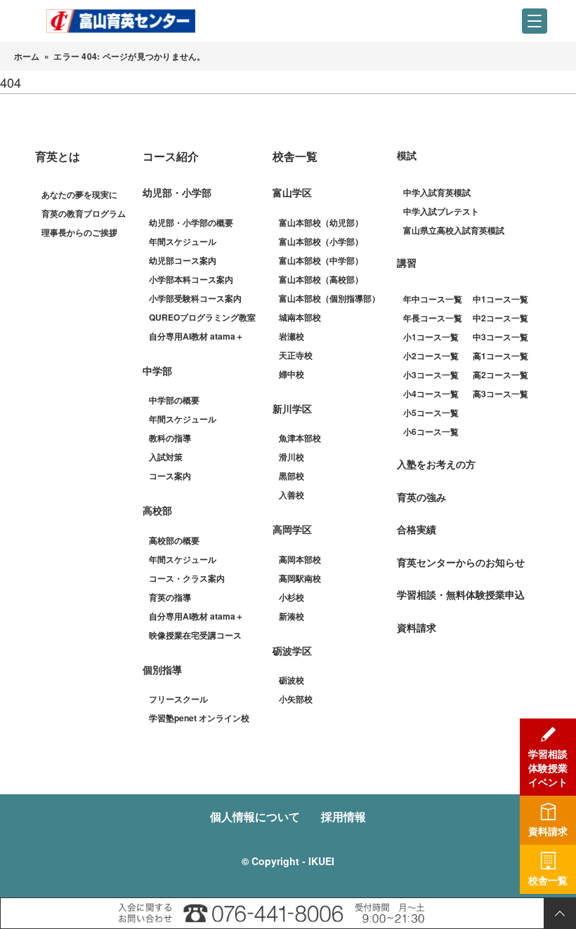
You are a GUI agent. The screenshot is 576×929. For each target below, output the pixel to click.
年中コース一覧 (432, 299)
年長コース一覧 (432, 318)
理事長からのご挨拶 (79, 232)
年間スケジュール (182, 241)
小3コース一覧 (431, 374)
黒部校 (291, 475)
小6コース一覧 (431, 431)
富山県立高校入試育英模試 (453, 230)
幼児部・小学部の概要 (191, 222)
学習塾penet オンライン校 (199, 717)
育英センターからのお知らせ (461, 562)
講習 (407, 262)
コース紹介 (171, 156)
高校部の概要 (174, 540)
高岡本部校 (300, 559)
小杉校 (291, 597)
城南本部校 (300, 317)
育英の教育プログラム (83, 213)
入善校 (291, 494)
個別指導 (162, 669)
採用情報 (343, 816)
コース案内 (170, 475)
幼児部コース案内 (182, 260)
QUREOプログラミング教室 (202, 317)
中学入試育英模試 (437, 192)
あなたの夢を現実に (79, 194)
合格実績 (416, 529)
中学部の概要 (174, 400)
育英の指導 (170, 597)
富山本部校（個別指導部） (329, 298)
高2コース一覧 (500, 374)
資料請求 (416, 627)
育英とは (57, 156)
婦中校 (291, 374)
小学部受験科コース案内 (195, 298)
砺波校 (291, 680)
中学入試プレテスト (441, 211)
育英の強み (421, 497)
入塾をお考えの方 (436, 464)
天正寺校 (296, 355)
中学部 (157, 370)
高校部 (157, 510)
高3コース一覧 (500, 393)
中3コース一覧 (500, 336)
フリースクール (178, 699)
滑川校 (291, 456)
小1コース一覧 (431, 336)
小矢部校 (296, 699)
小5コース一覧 (431, 412)
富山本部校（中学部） (321, 260)
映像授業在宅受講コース (195, 635)
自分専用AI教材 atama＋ (196, 336)
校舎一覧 (295, 156)
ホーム (27, 56)
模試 (407, 155)
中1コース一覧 (500, 299)
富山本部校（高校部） (321, 279)
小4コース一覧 (431, 393)
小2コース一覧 (431, 355)
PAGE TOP (559, 913)
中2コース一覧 (500, 318)
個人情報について (255, 816)
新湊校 (291, 616)
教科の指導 (170, 438)
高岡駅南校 (300, 578)
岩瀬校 (291, 336)
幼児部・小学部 (177, 192)
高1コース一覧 (500, 355)
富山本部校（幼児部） (321, 222)
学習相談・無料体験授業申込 (461, 594)
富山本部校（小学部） (321, 241)
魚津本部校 (300, 438)
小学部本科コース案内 (191, 279)
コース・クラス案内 (187, 578)
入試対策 (166, 456)
